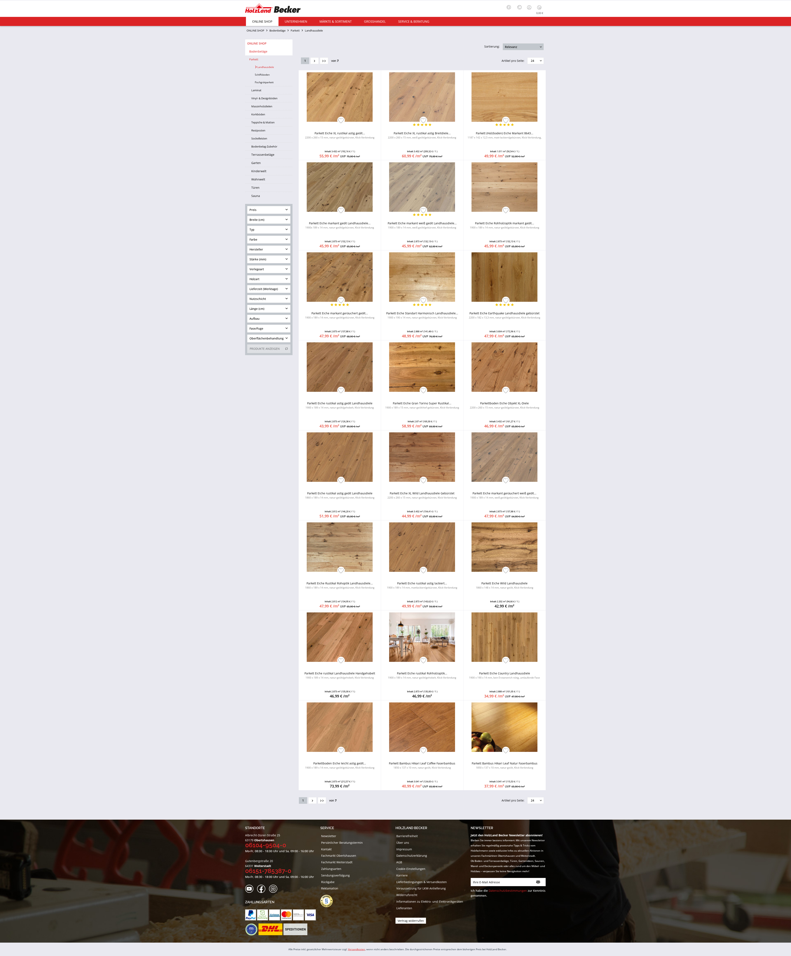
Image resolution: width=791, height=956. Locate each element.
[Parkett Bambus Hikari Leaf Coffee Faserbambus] (422, 727)
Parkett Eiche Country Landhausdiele (504, 675)
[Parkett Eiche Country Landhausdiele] (505, 637)
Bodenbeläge (258, 51)
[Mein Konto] (529, 7)
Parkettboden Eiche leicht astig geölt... (339, 765)
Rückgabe (328, 882)
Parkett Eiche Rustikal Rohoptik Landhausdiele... (339, 585)
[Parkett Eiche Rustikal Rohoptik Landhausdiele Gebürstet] (340, 547)
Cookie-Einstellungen (410, 869)
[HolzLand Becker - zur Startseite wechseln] (273, 9)
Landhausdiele (265, 67)
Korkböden (258, 114)
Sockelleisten (259, 138)
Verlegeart (256, 269)
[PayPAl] (250, 914)
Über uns (402, 843)
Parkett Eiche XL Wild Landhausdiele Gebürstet (422, 495)
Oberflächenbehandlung (266, 338)
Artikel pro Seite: (513, 61)
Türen (255, 188)
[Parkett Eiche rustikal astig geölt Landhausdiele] (340, 367)
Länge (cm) (256, 309)
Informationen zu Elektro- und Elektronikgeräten (429, 901)
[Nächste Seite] (314, 60)
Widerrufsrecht (406, 895)
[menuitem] (510, 7)
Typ (251, 230)
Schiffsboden (262, 74)
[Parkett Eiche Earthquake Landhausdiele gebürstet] (505, 277)
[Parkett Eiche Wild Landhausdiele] (505, 547)
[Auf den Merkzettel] (341, 121)
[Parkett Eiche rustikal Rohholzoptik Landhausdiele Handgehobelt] (422, 637)
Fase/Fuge (256, 328)
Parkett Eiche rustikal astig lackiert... (422, 585)
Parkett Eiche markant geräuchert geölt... (339, 315)
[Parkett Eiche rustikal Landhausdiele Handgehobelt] (340, 637)
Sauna (255, 196)
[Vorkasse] (274, 914)
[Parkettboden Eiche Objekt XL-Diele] (505, 367)
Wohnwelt (258, 179)
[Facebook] (262, 888)
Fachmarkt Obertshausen (338, 856)
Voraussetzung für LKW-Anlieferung (421, 888)
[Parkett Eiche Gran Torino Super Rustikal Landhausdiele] (422, 367)
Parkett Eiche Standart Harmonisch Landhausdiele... (422, 315)
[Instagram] (274, 888)
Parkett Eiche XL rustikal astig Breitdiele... (422, 135)
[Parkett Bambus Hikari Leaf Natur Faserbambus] (505, 727)
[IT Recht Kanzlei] (328, 901)
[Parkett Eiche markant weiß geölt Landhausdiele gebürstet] (422, 187)
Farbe (253, 239)
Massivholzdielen (261, 106)
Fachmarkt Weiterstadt (336, 862)
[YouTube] (250, 888)
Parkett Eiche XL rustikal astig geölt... (339, 135)
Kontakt (326, 849)
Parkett (253, 59)
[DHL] (270, 929)
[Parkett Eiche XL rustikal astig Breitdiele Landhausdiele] (422, 97)
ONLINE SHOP (257, 43)
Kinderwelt (258, 171)
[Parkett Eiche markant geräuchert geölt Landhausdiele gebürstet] (340, 277)
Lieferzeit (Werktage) (263, 289)
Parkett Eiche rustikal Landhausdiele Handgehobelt (339, 675)
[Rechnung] (262, 914)
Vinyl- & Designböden (264, 98)
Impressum (404, 849)
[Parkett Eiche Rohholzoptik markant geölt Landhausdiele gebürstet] (505, 187)
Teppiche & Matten (263, 122)
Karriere (402, 875)
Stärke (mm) (257, 259)
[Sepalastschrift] (298, 914)
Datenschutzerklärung (411, 856)
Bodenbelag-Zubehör (264, 146)
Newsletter (328, 836)
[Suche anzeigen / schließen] (509, 7)
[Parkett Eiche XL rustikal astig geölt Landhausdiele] (340, 97)
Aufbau (254, 319)
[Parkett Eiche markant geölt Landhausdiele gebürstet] (340, 187)
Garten (256, 163)
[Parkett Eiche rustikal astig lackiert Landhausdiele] (422, 547)
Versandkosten (356, 949)
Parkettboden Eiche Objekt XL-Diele (504, 405)
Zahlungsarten (331, 869)
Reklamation (329, 888)
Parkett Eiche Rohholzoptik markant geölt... (504, 225)
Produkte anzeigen (265, 349)
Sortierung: (492, 46)
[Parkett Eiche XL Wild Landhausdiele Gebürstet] (422, 457)
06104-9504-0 (265, 845)
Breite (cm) (256, 220)
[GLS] (251, 929)
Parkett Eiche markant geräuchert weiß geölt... (504, 495)
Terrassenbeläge (262, 155)
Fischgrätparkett (264, 82)
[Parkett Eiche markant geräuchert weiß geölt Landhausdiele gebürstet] (505, 457)
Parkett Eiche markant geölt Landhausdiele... (339, 225)
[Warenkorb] (540, 7)
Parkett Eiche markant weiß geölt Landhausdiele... (422, 225)
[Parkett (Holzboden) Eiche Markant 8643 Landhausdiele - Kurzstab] (505, 97)
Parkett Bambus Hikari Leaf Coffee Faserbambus (422, 765)
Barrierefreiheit (407, 836)
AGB (399, 862)
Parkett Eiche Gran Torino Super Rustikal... (422, 405)
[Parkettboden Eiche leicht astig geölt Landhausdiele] (340, 727)
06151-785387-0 (268, 870)
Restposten (258, 130)
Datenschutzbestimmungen (508, 891)
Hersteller (256, 249)
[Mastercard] (286, 914)
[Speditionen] (295, 929)
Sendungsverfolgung (335, 875)
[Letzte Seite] (324, 60)
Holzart (254, 279)
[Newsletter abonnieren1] (538, 882)
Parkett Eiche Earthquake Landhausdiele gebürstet (504, 315)
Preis (252, 210)
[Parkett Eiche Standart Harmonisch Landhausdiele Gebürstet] (422, 277)
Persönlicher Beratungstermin (342, 843)
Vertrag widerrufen (411, 921)
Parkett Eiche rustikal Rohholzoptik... (422, 675)
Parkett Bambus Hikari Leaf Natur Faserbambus (504, 765)
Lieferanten (404, 908)
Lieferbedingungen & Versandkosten (421, 882)
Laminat (256, 90)
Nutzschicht (257, 299)
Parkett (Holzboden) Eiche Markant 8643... (505, 135)
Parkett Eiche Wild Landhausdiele (504, 585)
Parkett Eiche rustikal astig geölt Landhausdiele (339, 405)
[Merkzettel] (519, 7)
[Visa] (310, 914)
